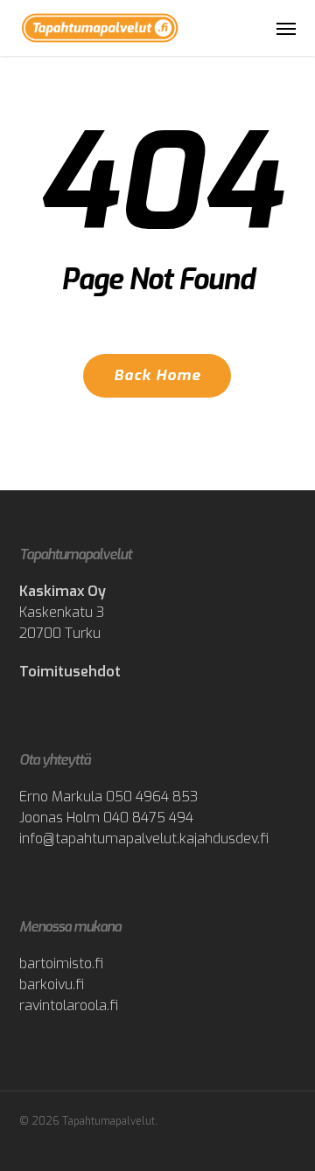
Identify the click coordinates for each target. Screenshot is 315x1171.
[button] (286, 28)
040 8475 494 (148, 817)
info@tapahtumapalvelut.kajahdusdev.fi (144, 838)
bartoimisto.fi (61, 963)
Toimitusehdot (70, 671)
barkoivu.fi (51, 984)
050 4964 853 (152, 796)
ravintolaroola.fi (68, 1005)
